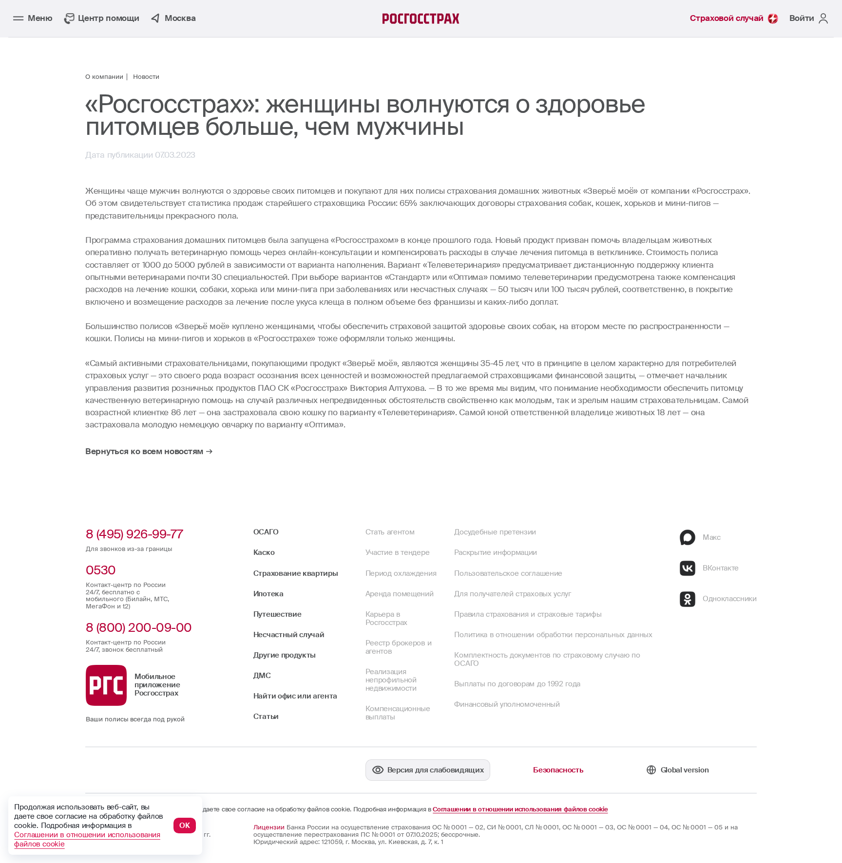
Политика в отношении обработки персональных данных (553, 635)
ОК (184, 825)
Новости (146, 77)
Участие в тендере (397, 552)
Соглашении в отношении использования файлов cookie (520, 809)
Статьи (266, 716)
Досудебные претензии (495, 532)
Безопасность (558, 770)
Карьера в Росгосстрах (386, 618)
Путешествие (277, 614)
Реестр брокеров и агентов (398, 647)
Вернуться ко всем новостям (144, 451)
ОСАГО (265, 532)
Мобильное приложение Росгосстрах (157, 685)
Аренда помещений (399, 594)
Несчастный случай (289, 635)
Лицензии (269, 827)
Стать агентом (390, 532)
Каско (263, 552)
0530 (101, 570)
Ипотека (268, 594)
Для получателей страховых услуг (512, 594)
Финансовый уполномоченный (506, 704)
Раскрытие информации (495, 552)
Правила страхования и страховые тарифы (527, 614)
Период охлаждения (401, 573)
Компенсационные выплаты (397, 713)
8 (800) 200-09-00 (139, 628)
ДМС (262, 675)
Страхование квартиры (295, 573)
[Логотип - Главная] (421, 18)
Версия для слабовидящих (435, 770)
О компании (104, 77)
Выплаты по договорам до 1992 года (517, 684)
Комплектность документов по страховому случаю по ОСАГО (547, 659)
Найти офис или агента (295, 696)
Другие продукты (284, 655)
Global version (684, 770)
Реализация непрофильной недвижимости (391, 680)
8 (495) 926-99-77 (134, 534)
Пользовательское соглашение (508, 573)
